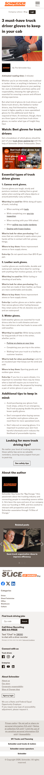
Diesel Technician (7, 598)
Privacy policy (11, 723)
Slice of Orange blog (11, 689)
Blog (25, 12)
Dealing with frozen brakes (18, 228)
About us (6, 680)
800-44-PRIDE (9, 629)
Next (42, 546)
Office (3, 601)
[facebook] (3, 584)
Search (24, 621)
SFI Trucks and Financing (22, 739)
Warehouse (5, 604)
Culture (4, 607)
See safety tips (22, 463)
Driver (3, 596)
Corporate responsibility (12, 686)
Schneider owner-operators (22, 749)
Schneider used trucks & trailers (22, 744)
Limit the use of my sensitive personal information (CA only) (22, 731)
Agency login (8, 695)
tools (26, 209)
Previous (2, 546)
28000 (19, 634)
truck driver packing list (23, 141)
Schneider (22, 753)
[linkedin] (13, 584)
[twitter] (8, 584)
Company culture (15, 12)
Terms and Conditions (28, 640)
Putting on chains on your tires (20, 343)
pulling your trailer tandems (24, 224)
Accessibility (24, 734)
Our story (6, 683)
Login (32, 12)
